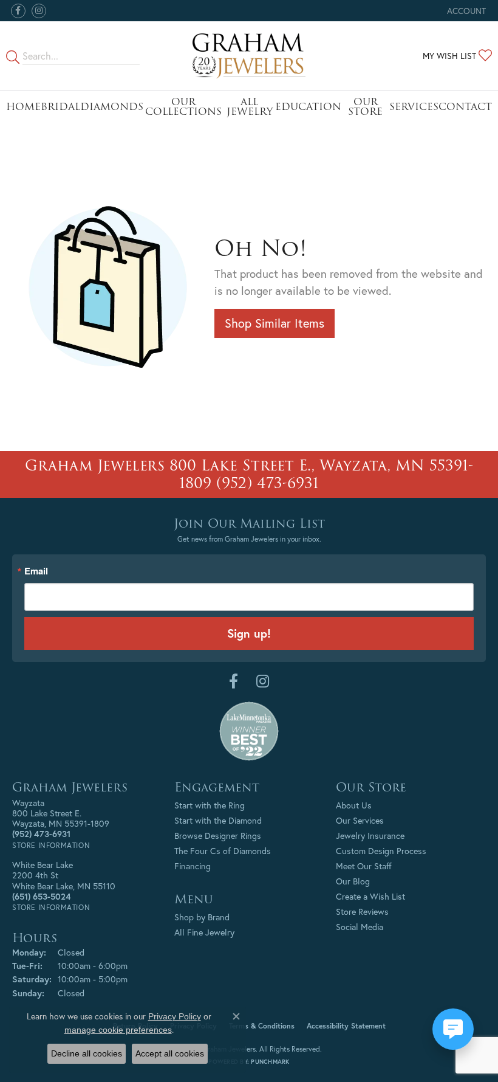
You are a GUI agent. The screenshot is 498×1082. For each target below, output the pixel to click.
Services (413, 106)
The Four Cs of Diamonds (222, 850)
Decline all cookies (86, 1053)
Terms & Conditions (262, 1025)
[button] (465, 10)
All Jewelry (250, 106)
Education (308, 106)
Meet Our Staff (364, 866)
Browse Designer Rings (217, 835)
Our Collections (183, 106)
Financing (192, 866)
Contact (465, 106)
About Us (354, 805)
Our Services (360, 820)
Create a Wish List (370, 896)
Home (23, 106)
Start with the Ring (209, 805)
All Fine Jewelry (204, 932)
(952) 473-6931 (267, 483)
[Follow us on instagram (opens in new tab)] (39, 11)
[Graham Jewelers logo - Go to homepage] (249, 56)
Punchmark (270, 1062)
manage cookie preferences (118, 1030)
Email (36, 571)
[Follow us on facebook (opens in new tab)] (18, 11)
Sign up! (249, 633)
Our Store (365, 106)
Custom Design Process (381, 850)
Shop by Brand (202, 917)
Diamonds (111, 106)
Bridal (60, 106)
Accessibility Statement (346, 1025)
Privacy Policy (174, 1016)
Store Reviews (362, 911)
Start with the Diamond (218, 820)
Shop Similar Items (274, 323)
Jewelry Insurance (370, 835)
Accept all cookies (169, 1053)
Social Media (359, 926)
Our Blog (353, 881)
